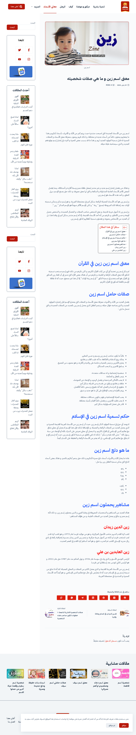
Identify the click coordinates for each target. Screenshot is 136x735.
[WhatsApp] (71, 597)
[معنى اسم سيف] (78, 673)
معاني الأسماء (50, 6)
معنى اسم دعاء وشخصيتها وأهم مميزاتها (100, 686)
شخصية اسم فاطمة (123, 684)
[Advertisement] (87, 109)
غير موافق (112, 725)
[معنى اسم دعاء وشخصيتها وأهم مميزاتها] (99, 673)
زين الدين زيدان (120, 247)
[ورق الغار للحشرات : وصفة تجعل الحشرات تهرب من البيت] (25, 192)
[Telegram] (82, 597)
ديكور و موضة (83, 6)
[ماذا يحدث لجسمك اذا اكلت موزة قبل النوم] (25, 137)
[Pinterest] (103, 597)
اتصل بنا (11, 721)
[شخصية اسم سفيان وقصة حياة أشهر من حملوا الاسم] (15, 673)
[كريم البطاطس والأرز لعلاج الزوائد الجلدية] (25, 213)
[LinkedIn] (93, 597)
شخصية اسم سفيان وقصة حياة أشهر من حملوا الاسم (16, 687)
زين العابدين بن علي (118, 250)
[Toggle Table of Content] (123, 227)
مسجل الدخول (111, 640)
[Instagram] (28, 59)
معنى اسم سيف (80, 682)
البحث (32, 22)
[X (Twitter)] (114, 597)
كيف (71, 6)
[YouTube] (19, 59)
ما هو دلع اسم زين (118, 241)
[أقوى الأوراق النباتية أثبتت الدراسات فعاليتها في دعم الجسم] (25, 99)
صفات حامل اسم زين (117, 234)
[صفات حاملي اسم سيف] (57, 673)
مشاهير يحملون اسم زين (116, 244)
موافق (124, 725)
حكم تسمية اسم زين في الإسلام (113, 237)
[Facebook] (125, 597)
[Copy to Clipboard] (61, 597)
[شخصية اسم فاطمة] (120, 673)
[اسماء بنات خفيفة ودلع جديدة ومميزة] (36, 673)
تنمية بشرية (99, 6)
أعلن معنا (14, 6)
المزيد (37, 6)
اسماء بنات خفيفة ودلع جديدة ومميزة (37, 686)
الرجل (62, 6)
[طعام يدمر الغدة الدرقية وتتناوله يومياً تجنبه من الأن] (25, 154)
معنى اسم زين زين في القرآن (115, 231)
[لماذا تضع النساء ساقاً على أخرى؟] (25, 120)
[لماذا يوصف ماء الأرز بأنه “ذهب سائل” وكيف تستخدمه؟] (25, 171)
